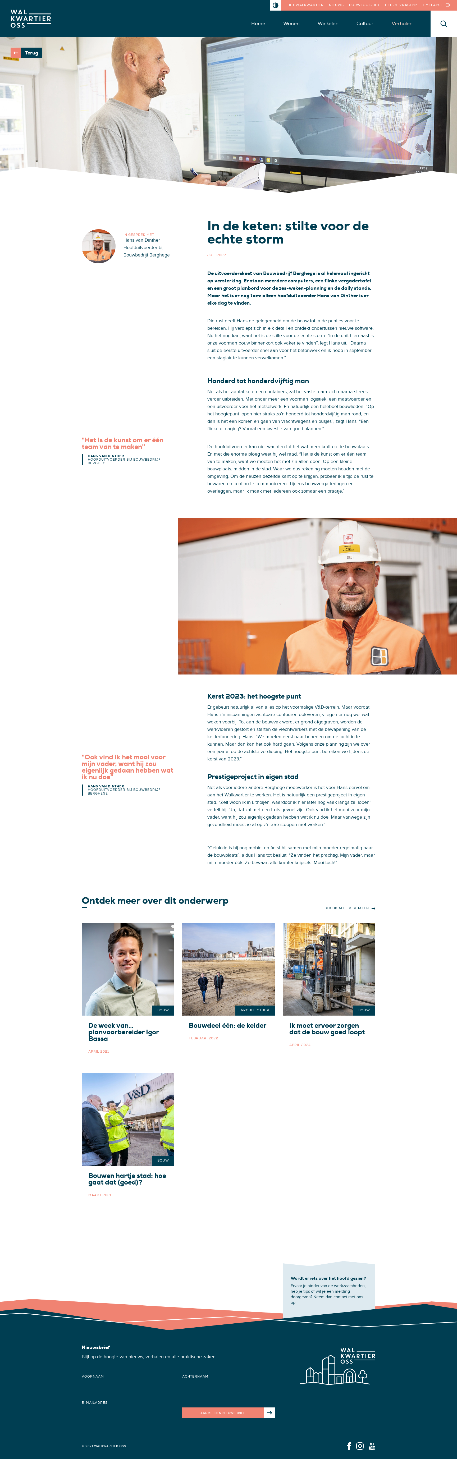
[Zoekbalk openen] (444, 24)
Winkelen (328, 24)
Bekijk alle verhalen (347, 908)
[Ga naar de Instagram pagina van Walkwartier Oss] (360, 1446)
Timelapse (432, 5)
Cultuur (365, 24)
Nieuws (336, 5)
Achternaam (195, 1377)
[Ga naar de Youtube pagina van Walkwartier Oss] (372, 1446)
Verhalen (402, 24)
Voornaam (93, 1377)
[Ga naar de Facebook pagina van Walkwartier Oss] (349, 1446)
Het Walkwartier (305, 5)
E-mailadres (95, 1403)
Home (258, 24)
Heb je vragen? (401, 5)
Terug (31, 53)
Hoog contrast (275, 5)
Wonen (291, 24)
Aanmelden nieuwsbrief (222, 1413)
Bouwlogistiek (364, 5)
